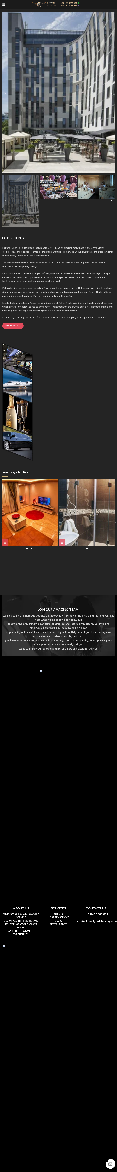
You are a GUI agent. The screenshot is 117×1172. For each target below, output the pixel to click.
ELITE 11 (30, 548)
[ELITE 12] (87, 512)
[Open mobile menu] (4, 5)
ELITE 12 (86, 548)
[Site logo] (58, 4)
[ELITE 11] (30, 512)
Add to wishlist (13, 326)
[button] (5, 93)
